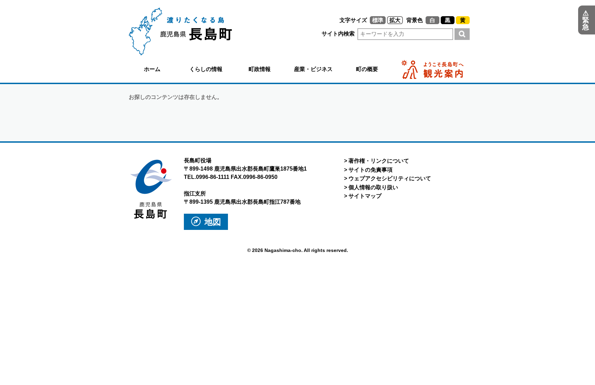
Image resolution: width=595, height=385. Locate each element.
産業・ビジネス (313, 69)
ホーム (152, 69)
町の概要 (367, 69)
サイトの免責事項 (370, 170)
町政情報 (260, 69)
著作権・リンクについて (378, 161)
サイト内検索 (339, 34)
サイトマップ (365, 196)
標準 (377, 20)
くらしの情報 (205, 69)
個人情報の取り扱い (373, 187)
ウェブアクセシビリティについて (389, 178)
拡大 (394, 20)
